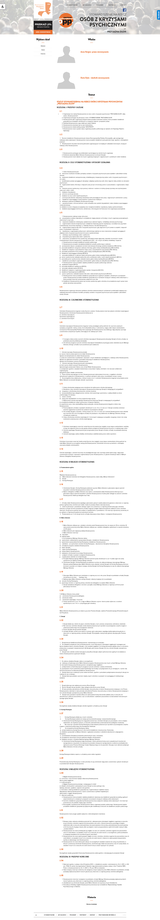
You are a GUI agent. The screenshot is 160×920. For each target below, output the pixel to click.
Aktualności (87, 5)
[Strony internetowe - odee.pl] (124, 915)
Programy (100, 5)
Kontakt (123, 5)
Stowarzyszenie (72, 5)
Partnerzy (112, 5)
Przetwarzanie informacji (107, 915)
